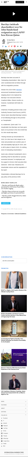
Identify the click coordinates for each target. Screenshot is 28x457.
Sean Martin (12, 40)
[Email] (17, 46)
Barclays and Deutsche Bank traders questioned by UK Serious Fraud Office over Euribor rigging (12, 187)
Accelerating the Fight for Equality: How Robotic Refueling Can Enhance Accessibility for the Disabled (13, 340)
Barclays (19, 89)
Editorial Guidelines (20, 213)
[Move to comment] (20, 46)
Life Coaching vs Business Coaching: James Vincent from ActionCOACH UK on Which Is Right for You (13, 393)
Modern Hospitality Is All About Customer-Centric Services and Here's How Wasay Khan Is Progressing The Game (13, 315)
